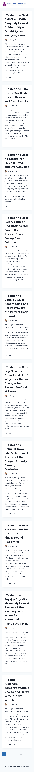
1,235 (22, 754)
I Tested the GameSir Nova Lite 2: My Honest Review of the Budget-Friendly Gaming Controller (16, 457)
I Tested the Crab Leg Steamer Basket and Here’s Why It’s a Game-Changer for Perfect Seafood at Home (17, 379)
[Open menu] (30, 3)
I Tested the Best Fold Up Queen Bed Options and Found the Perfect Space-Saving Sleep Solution (16, 230)
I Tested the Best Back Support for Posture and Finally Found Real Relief (16, 533)
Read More (10, 77)
